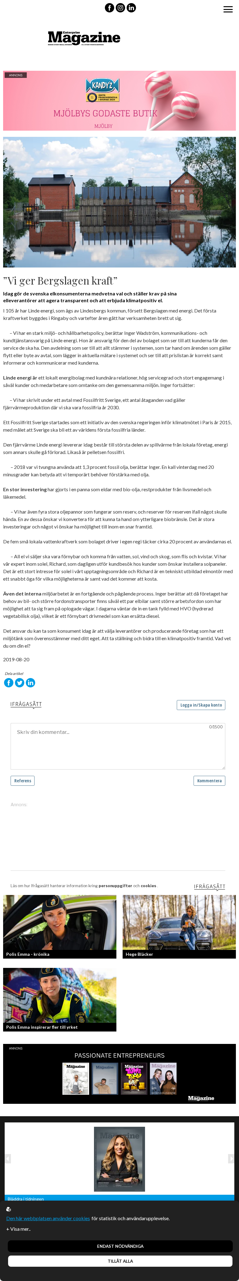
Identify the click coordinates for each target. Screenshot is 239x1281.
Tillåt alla (120, 1261)
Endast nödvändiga (120, 1246)
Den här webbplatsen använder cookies (48, 1218)
